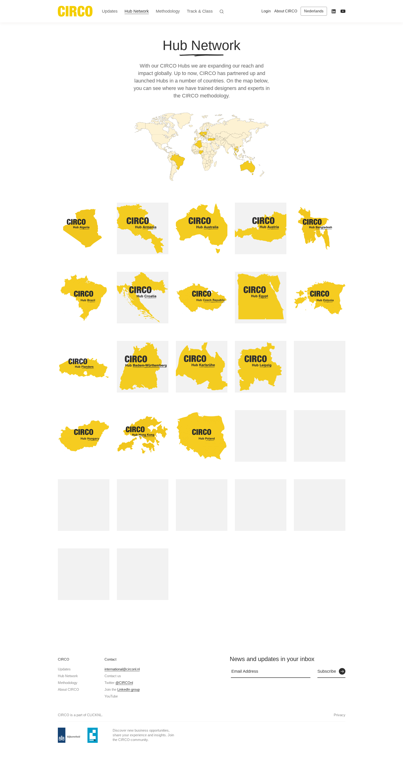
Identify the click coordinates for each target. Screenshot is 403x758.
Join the (122, 689)
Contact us (112, 676)
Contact (110, 659)
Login (266, 11)
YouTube (111, 696)
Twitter (118, 683)
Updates (64, 669)
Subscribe (326, 671)
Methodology (67, 683)
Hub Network (68, 676)
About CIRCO (68, 689)
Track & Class (200, 11)
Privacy (339, 715)
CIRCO (63, 659)
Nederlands (313, 11)
